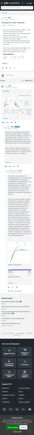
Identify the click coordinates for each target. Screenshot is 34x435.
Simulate (4, 63)
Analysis (5, 13)
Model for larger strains (14, 265)
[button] (2, 3)
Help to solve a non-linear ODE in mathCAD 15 (15, 306)
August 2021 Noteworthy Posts (10, 323)
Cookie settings (19, 333)
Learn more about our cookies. (19, 423)
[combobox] (17, 7)
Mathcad (3, 309)
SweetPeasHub (14, 171)
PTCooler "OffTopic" (7, 325)
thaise (5, 17)
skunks (6, 86)
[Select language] (22, 3)
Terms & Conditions (8, 333)
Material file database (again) (10, 301)
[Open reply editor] (17, 75)
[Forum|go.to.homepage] (10, 3)
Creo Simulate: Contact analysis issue (12, 318)
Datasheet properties (14, 277)
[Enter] (3, 7)
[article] (17, 104)
